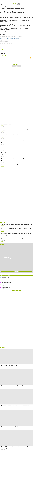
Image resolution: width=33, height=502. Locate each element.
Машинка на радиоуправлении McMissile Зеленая (12, 426)
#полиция (17, 38)
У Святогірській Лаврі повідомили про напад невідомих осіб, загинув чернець (16, 234)
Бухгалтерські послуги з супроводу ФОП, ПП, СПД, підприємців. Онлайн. (15, 406)
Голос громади (6, 258)
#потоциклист (11, 38)
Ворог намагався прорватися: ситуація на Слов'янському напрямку (16, 164)
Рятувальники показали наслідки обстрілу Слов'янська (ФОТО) (14, 239)
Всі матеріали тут (16, 271)
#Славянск (1, 38)
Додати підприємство (16, 290)
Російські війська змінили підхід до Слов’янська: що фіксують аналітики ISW (15, 135)
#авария (15, 38)
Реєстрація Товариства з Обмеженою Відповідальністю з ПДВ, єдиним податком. (15, 447)
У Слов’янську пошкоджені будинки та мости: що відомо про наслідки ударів (16, 159)
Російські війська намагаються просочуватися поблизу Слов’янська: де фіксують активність (16, 141)
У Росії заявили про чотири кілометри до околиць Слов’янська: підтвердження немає (15, 123)
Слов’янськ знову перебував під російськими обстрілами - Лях (16, 224)
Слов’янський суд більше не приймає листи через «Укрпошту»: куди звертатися (16, 129)
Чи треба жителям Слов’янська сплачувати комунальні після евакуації (16, 229)
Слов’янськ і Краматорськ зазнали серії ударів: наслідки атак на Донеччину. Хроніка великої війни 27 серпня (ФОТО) (15, 147)
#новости (5, 38)
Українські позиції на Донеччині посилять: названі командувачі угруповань (15, 153)
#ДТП (8, 38)
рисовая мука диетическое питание (9, 365)
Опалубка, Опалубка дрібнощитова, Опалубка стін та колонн (14, 385)
